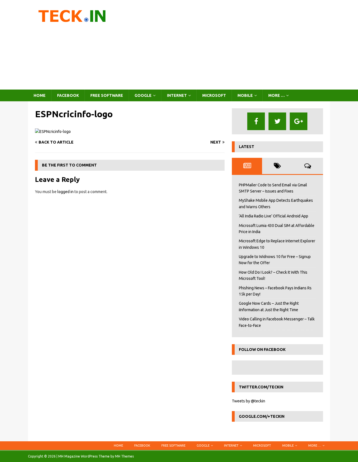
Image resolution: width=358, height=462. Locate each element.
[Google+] (298, 121)
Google (143, 95)
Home (40, 95)
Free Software (106, 95)
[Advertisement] (227, 45)
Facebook (68, 95)
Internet (177, 95)
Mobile (245, 95)
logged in (65, 191)
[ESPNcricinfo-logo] (53, 131)
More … (276, 95)
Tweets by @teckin (248, 401)
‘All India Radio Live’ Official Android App (273, 216)
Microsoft (214, 95)
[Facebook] (256, 121)
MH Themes (124, 456)
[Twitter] (277, 121)
